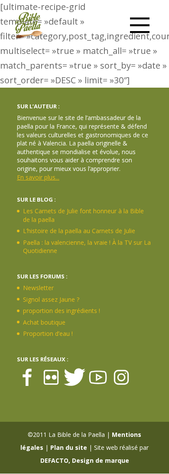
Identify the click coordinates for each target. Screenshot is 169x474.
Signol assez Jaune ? (51, 299)
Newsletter (38, 288)
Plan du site (68, 447)
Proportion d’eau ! (48, 333)
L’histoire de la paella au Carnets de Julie (79, 231)
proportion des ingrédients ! (61, 311)
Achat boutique (44, 322)
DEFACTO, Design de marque (84, 460)
